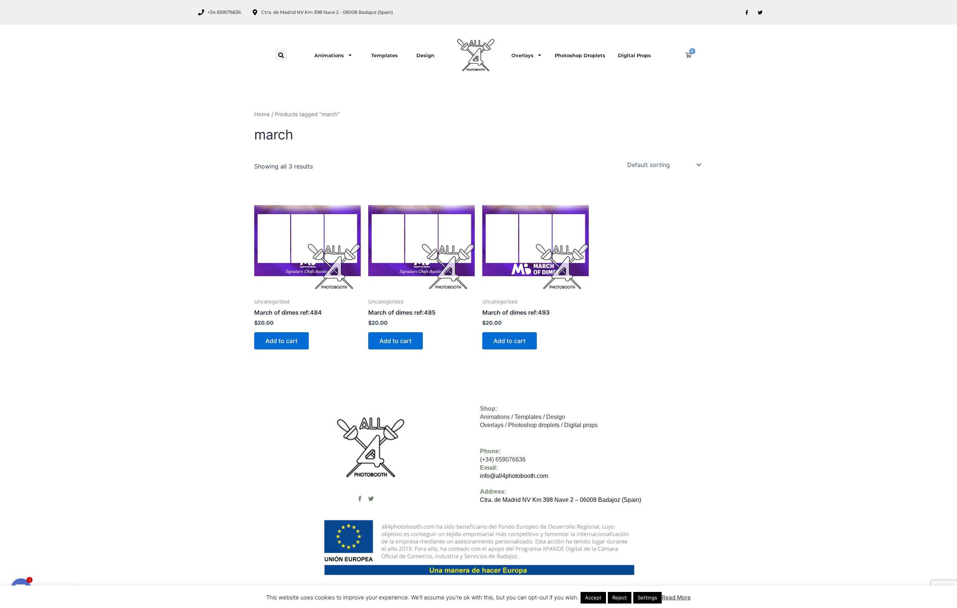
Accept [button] (593, 598)
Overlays (522, 55)
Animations (329, 55)
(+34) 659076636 (503, 459)
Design (425, 55)
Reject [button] (619, 598)
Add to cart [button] (281, 341)
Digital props (634, 55)
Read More (676, 597)
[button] (281, 55)
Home (262, 114)
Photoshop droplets (580, 55)
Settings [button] (647, 598)
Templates (384, 55)
